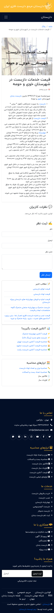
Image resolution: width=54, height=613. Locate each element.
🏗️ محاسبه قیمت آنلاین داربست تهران (33, 341)
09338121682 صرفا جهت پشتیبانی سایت (31, 425)
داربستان (46, 17)
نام (51, 229)
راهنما (10, 592)
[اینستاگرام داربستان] (31, 437)
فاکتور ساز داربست (40, 463)
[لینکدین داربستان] (25, 437)
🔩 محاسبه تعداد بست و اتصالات (36, 372)
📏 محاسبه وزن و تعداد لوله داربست (34, 368)
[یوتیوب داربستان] (37, 437)
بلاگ (44, 26)
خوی (39, 99)
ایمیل (50, 240)
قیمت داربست (40, 118)
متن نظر (48, 252)
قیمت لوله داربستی (42, 294)
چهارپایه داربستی (42, 502)
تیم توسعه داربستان (28, 609)
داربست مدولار (44, 511)
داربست (42, 104)
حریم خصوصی (24, 592)
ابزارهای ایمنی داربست (38, 477)
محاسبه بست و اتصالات (37, 459)
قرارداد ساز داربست (40, 468)
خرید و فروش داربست (41, 493)
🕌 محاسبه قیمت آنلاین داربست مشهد (33, 345)
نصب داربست (44, 498)
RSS (50, 595)
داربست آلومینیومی (41, 506)
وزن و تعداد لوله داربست (37, 455)
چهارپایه (42, 132)
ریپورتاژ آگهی (41, 536)
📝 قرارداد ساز (44, 380)
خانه (50, 26)
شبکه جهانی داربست (34, 595)
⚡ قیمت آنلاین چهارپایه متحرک (36, 334)
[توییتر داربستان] (49, 437)
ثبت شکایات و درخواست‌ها (36, 532)
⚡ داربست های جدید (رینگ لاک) (36, 338)
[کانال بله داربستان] (13, 437)
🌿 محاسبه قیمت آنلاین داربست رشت (33, 349)
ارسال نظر (45, 274)
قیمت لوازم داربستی (41, 289)
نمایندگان (43, 541)
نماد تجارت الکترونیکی (27, 581)
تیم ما (22, 599)
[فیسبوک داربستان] (43, 437)
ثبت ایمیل (37, 573)
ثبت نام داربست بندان (40, 515)
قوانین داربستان (43, 592)
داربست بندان (16, 96)
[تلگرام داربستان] (19, 437)
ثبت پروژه (43, 549)
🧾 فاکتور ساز (44, 376)
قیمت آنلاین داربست (39, 472)
